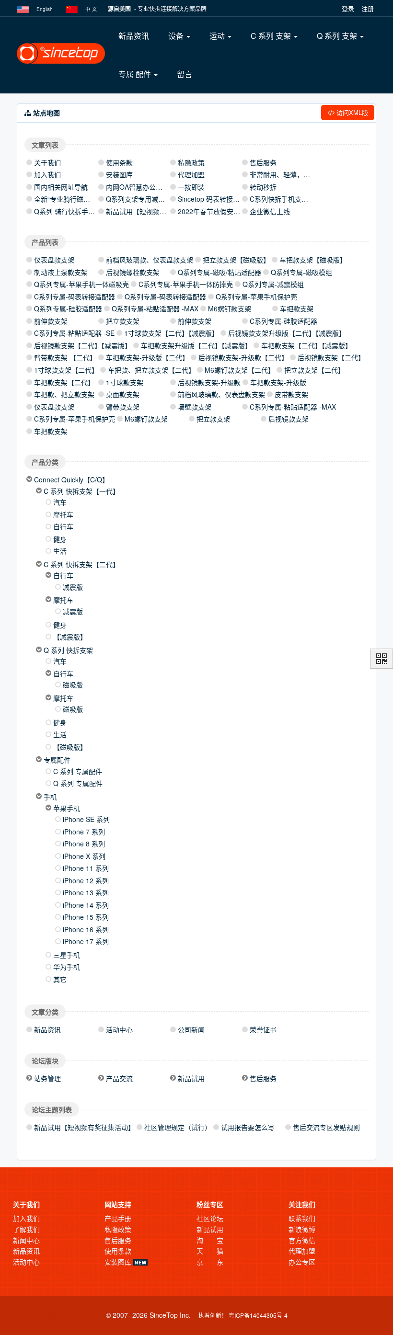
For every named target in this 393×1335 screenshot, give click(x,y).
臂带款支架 (122, 406)
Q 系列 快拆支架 (68, 650)
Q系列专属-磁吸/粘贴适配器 (219, 272)
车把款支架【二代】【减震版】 (306, 345)
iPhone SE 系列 (86, 819)
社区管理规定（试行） (177, 1127)
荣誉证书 (263, 1029)
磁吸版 (73, 684)
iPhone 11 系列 (86, 868)
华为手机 (66, 966)
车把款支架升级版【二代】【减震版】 (196, 345)
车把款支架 (296, 308)
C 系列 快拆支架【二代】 (81, 564)
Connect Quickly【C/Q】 (71, 479)
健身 (60, 539)
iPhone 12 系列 (86, 880)
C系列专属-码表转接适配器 (74, 296)
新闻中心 (26, 1240)
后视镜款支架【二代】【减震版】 (82, 345)
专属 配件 (135, 74)
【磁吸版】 (70, 747)
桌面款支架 (122, 394)
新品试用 (209, 1229)
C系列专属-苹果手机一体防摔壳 (186, 284)
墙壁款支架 (194, 406)
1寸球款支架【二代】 (66, 370)
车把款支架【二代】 (64, 382)
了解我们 (26, 1229)
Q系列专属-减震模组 (273, 284)
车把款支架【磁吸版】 (313, 259)
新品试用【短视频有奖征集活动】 (156, 211)
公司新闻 (191, 1029)
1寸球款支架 (124, 382)
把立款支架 (122, 321)
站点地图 (45, 1315)
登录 (348, 8)
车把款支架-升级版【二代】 (147, 357)
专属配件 (57, 759)
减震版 (73, 587)
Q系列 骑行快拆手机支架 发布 (79, 211)
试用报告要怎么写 (248, 1127)
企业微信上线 (270, 211)
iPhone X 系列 (84, 856)
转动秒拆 (263, 187)
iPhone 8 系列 (84, 843)
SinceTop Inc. (170, 1315)
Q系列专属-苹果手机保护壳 (256, 296)
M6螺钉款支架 (229, 308)
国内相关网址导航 (61, 187)
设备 (176, 35)
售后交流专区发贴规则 (326, 1127)
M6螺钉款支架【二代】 (240, 370)
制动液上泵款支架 (61, 272)
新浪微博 (302, 1229)
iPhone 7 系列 (84, 831)
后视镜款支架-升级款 (209, 382)
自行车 (63, 526)
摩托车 (63, 514)
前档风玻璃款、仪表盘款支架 (149, 259)
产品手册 (117, 1218)
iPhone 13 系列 (86, 892)
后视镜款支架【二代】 (331, 357)
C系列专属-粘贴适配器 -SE (74, 333)
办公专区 (302, 1262)
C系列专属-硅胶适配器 (283, 321)
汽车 (60, 502)
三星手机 (66, 954)
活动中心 (119, 1029)
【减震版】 (70, 636)
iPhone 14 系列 (86, 905)
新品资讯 (133, 35)
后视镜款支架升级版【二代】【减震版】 (287, 333)
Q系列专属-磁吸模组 (301, 272)
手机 (50, 796)
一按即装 (191, 187)
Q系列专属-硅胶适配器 (68, 308)
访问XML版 (351, 112)
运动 (218, 35)
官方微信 (302, 1240)
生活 (60, 551)
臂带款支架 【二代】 (65, 357)
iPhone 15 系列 (86, 917)
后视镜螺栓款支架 (133, 272)
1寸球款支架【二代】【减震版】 (171, 333)
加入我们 (47, 174)
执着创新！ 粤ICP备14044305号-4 (243, 1315)
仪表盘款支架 (54, 259)
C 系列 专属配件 (77, 771)
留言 (184, 74)
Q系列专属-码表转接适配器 (165, 296)
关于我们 (47, 162)
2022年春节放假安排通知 (216, 211)
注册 (367, 8)
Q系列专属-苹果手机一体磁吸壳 (81, 284)
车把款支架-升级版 (278, 382)
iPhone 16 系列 (86, 929)
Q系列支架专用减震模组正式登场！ (159, 199)
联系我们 (302, 1218)
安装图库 (119, 174)
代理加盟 (191, 174)
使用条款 (119, 162)
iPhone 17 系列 (86, 941)
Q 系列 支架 (338, 35)
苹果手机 (66, 808)
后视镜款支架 (288, 418)
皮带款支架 (291, 394)
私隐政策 (191, 162)
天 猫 (209, 1250)
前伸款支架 (51, 321)
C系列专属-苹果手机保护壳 (74, 418)
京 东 (209, 1262)
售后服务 (263, 162)
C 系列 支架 (272, 35)
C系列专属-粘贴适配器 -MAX (293, 406)
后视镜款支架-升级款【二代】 (243, 357)
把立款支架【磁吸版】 (236, 259)
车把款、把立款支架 (64, 394)
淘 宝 (209, 1240)
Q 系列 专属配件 (78, 783)
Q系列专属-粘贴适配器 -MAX (155, 308)
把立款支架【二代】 (314, 370)
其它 (60, 979)
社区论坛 (209, 1218)
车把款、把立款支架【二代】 (151, 370)
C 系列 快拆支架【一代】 (81, 491)
